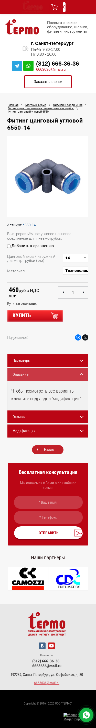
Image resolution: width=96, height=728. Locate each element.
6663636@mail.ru (51, 69)
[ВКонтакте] (78, 337)
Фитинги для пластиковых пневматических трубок (41, 108)
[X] (85, 337)
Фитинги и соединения (67, 105)
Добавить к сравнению (32, 246)
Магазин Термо (35, 105)
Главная (13, 105)
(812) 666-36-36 (57, 63)
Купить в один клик (22, 303)
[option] (47, 176)
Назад (49, 449)
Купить (22, 315)
